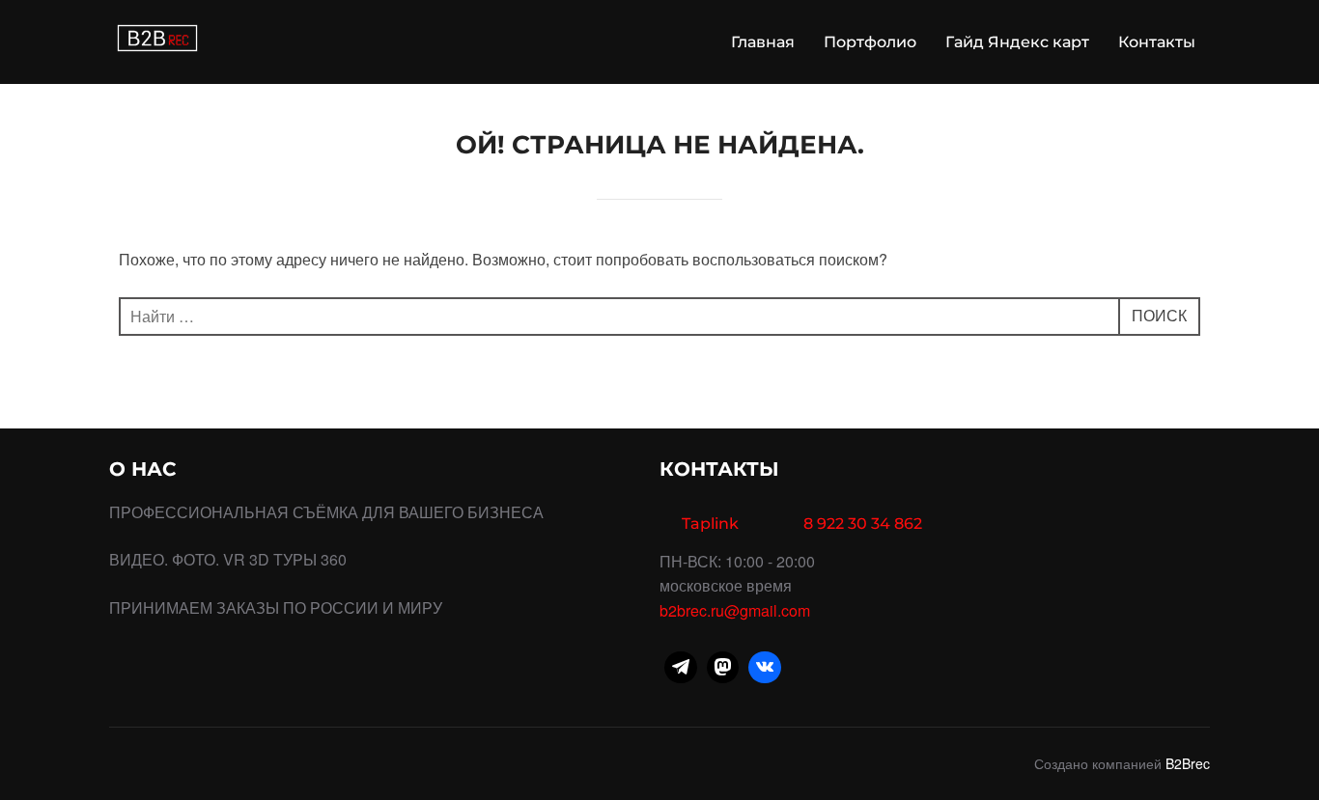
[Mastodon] (723, 668)
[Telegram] (681, 668)
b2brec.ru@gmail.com (735, 610)
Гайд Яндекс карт (1017, 42)
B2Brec (1187, 763)
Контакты (1156, 42)
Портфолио (870, 42)
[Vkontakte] (765, 668)
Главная (763, 42)
